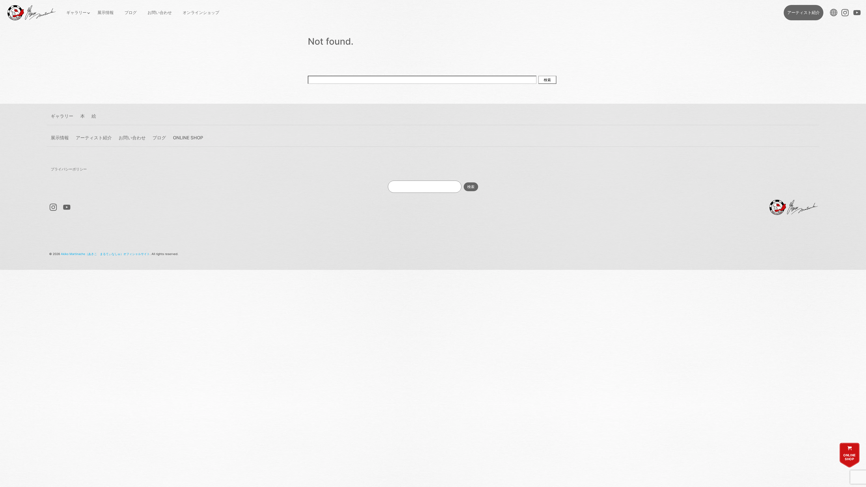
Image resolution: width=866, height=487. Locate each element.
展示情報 (105, 12)
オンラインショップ (201, 12)
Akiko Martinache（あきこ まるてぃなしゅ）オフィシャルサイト (105, 254)
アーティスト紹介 (803, 12)
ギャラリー (76, 12)
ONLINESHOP (849, 457)
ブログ (130, 12)
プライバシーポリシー (69, 169)
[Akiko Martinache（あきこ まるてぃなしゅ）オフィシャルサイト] (31, 13)
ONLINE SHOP (188, 137)
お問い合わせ (159, 12)
